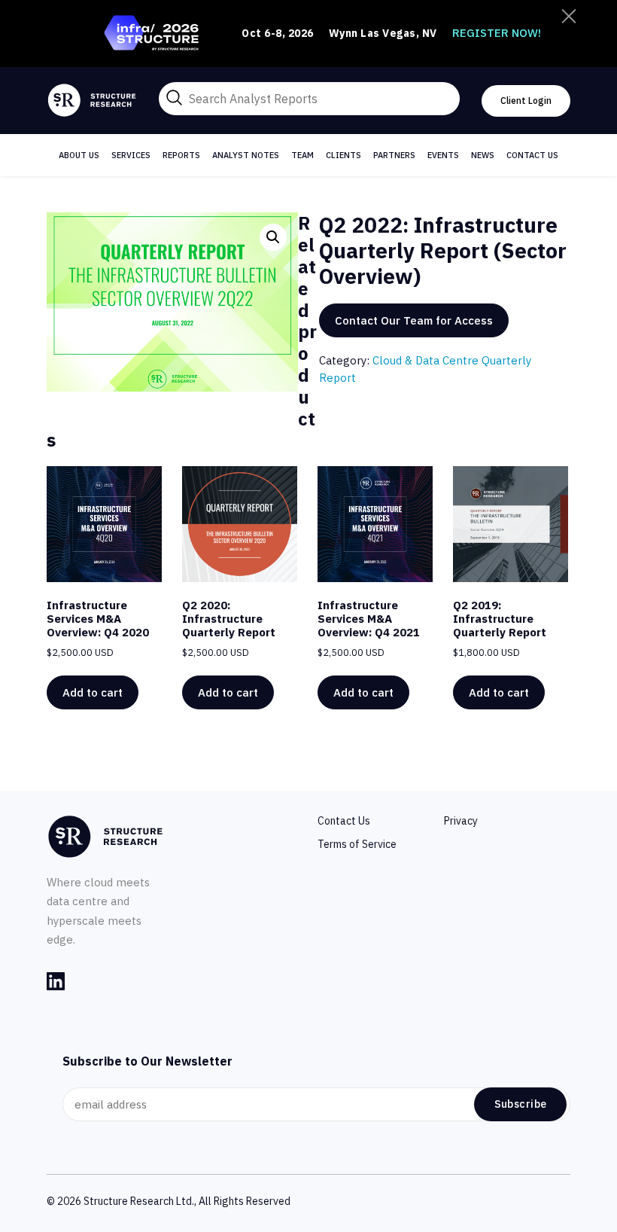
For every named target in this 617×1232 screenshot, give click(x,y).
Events (443, 155)
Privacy (461, 821)
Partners (394, 155)
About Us (79, 155)
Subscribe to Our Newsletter (147, 1061)
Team (302, 155)
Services (130, 155)
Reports (181, 155)
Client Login (526, 100)
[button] (273, 237)
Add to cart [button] (92, 692)
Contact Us (532, 155)
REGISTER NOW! (496, 33)
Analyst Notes (245, 155)
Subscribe (520, 1104)
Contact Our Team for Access (414, 320)
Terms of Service (357, 844)
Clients (343, 155)
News (482, 155)
